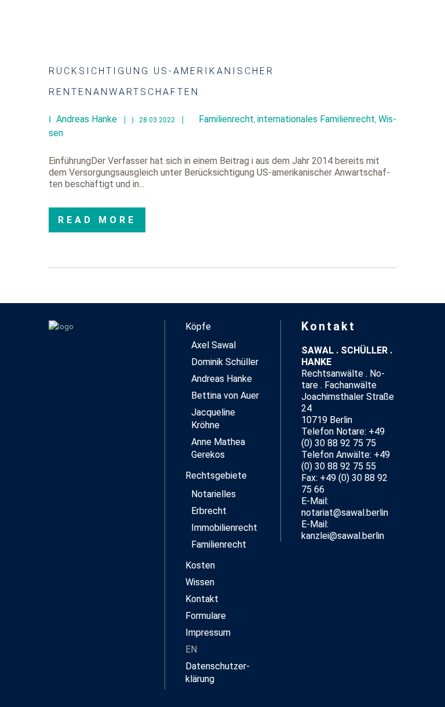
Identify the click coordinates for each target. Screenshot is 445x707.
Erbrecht (209, 510)
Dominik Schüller (224, 361)
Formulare (205, 615)
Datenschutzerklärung (217, 672)
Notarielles (213, 494)
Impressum (208, 632)
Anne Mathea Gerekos (218, 448)
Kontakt (201, 598)
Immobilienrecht (224, 527)
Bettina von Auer (225, 395)
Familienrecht (226, 119)
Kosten (200, 565)
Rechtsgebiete (216, 475)
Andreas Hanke (221, 378)
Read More (97, 219)
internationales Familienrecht (316, 119)
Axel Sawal (213, 345)
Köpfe (198, 326)
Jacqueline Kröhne (213, 419)
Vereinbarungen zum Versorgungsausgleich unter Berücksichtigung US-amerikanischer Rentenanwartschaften (222, 71)
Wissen (199, 582)
